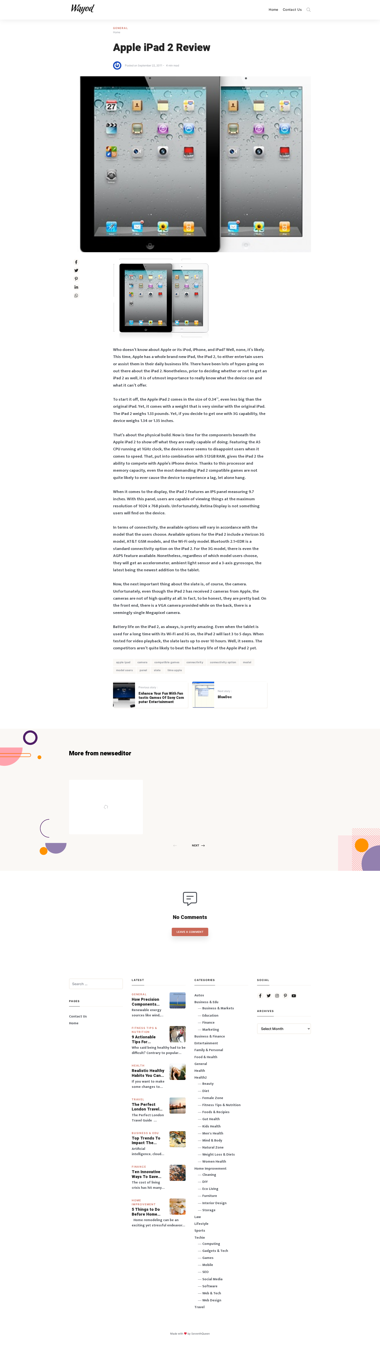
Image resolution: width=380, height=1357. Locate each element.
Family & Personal (208, 1050)
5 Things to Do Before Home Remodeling (146, 1212)
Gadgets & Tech (215, 1251)
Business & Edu (145, 1133)
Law (197, 1217)
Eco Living (210, 1189)
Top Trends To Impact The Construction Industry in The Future (146, 1140)
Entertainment (206, 1043)
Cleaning (209, 1175)
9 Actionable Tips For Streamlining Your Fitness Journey (144, 1039)
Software (209, 1286)
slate (157, 670)
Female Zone (212, 1098)
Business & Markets (218, 1008)
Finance (139, 1166)
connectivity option (223, 662)
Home (273, 9)
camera (142, 662)
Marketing (210, 1030)
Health (138, 1065)
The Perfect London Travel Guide (145, 1107)
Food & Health (205, 1057)
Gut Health (211, 1119)
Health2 (200, 1078)
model (247, 662)
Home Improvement (210, 1169)
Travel (138, 1099)
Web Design (211, 1300)
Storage (209, 1210)
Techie (199, 1238)
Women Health (214, 1162)
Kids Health (211, 1126)
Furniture (209, 1196)
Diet (205, 1091)
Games (208, 1258)
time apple (175, 670)
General (120, 28)
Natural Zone (213, 1148)
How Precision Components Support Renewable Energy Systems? (148, 1002)
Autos (199, 995)
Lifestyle (201, 1224)
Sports (199, 1231)
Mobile (207, 1265)
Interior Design (214, 1203)
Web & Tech (211, 1293)
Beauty (208, 1084)
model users (124, 670)
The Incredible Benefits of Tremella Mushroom (115, 797)
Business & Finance (209, 1036)
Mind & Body (212, 1140)
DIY (205, 1182)
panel (143, 670)
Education (210, 1016)
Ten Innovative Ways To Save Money (146, 1174)
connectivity (194, 662)
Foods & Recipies (112, 786)
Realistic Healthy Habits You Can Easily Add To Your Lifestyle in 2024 (148, 1073)
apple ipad (123, 662)
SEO (205, 1272)
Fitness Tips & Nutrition (221, 1105)
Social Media (212, 1279)
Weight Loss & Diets (218, 1155)
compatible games (167, 662)
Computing (211, 1244)
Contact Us (292, 9)
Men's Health (212, 1133)
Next (195, 845)
